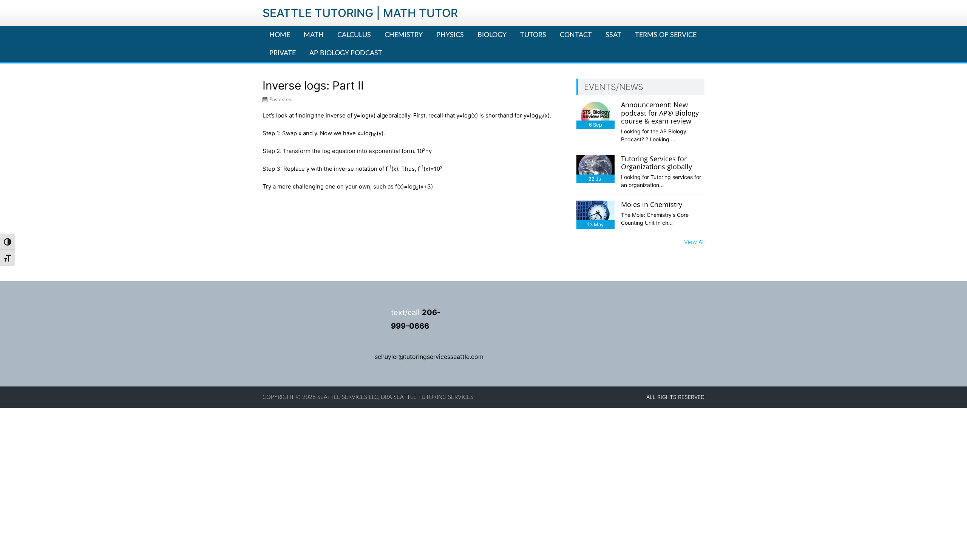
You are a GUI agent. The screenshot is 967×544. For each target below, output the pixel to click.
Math (314, 35)
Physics (450, 35)
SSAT (613, 35)
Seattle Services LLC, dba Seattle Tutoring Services (395, 397)
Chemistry (404, 35)
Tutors (533, 35)
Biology (492, 35)
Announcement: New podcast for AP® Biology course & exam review (660, 112)
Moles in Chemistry (651, 204)
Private (282, 53)
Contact (576, 35)
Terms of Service (666, 35)
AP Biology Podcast (345, 53)
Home (279, 35)
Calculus (354, 35)
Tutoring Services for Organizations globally (656, 163)
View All (694, 242)
